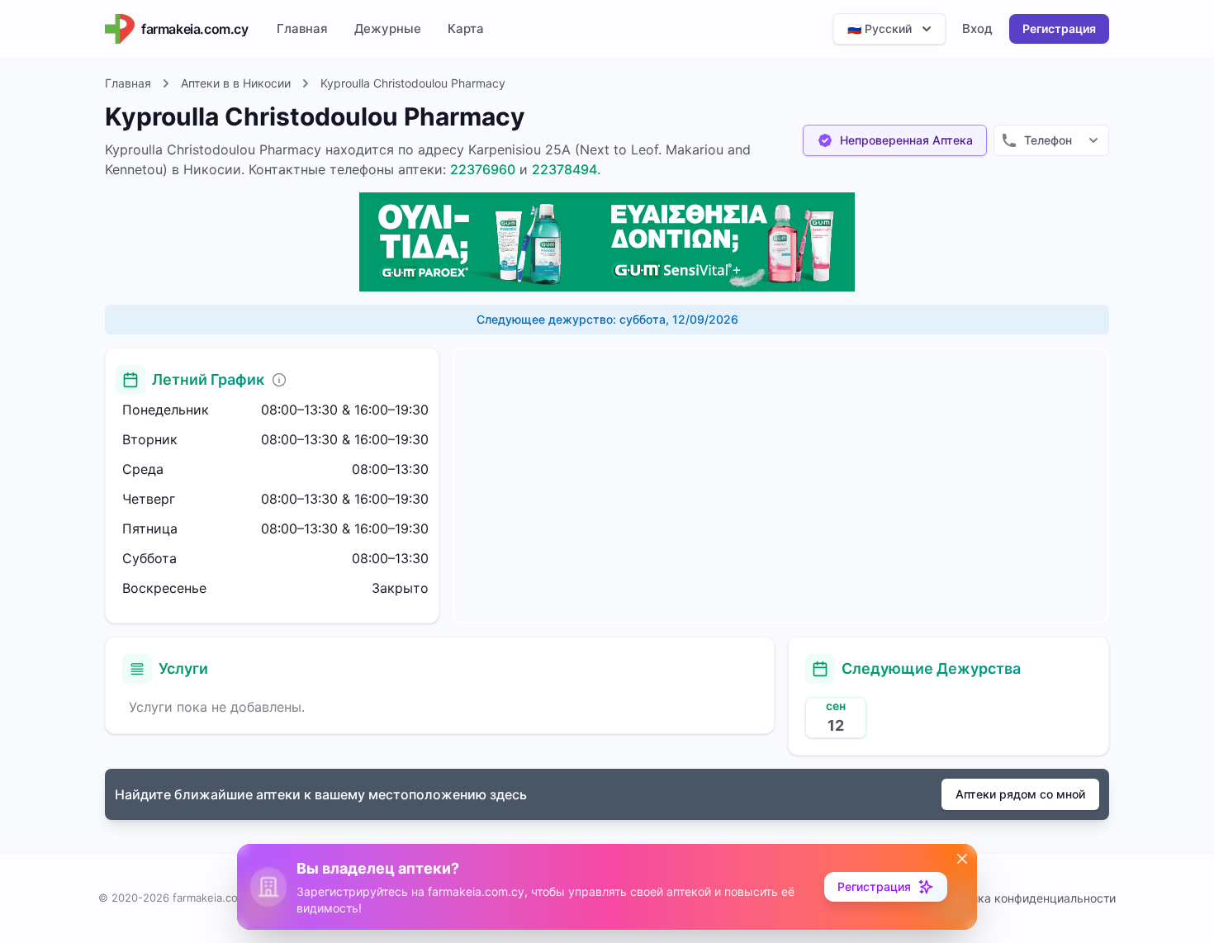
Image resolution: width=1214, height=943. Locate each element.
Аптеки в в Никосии (236, 83)
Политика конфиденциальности (1027, 898)
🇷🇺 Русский (879, 28)
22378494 (564, 169)
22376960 (482, 169)
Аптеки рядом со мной (1020, 794)
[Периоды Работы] (279, 380)
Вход (977, 28)
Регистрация (1059, 28)
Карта (466, 28)
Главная (302, 28)
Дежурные (387, 28)
